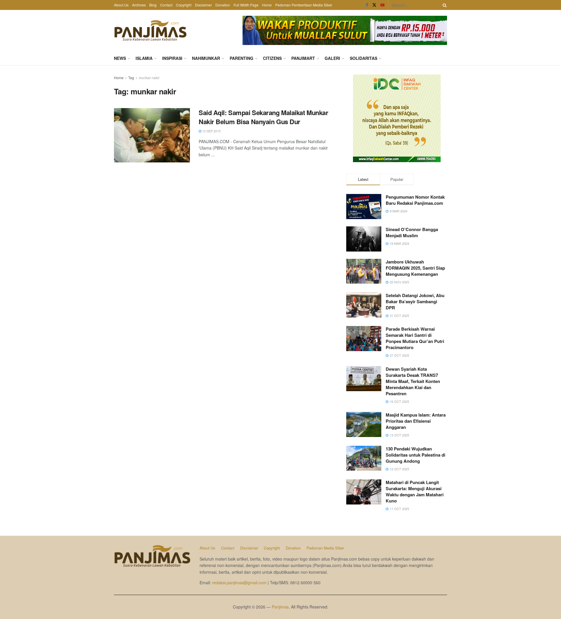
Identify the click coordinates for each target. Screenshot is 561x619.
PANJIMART (303, 58)
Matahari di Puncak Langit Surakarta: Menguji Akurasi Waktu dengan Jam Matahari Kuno (415, 491)
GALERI (332, 58)
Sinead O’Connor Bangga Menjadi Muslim (412, 232)
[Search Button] (443, 5)
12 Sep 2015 (211, 131)
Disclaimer (203, 4)
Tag (131, 77)
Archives (139, 4)
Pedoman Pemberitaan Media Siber (303, 4)
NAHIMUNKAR (206, 58)
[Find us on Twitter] (374, 5)
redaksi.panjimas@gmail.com (239, 582)
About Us (121, 4)
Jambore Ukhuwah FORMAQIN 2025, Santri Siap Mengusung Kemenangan (415, 268)
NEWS (120, 58)
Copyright (183, 4)
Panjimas (280, 607)
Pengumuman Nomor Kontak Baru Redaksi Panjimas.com (415, 200)
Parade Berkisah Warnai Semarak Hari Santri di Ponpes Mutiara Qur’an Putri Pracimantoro (415, 338)
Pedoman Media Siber (325, 548)
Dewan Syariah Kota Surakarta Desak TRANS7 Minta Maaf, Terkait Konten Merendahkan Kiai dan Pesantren (413, 381)
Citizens (272, 58)
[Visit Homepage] (150, 30)
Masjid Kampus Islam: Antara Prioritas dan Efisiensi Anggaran (416, 421)
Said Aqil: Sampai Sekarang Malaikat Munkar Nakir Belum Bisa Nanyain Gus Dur (263, 117)
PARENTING (241, 58)
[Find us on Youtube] (382, 5)
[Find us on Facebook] (367, 5)
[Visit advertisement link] (345, 30)
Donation (222, 4)
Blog (153, 4)
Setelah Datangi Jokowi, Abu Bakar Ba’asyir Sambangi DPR (415, 301)
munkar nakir (149, 77)
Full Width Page (246, 4)
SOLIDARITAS (363, 58)
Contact (166, 4)
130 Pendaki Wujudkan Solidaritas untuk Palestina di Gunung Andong (415, 454)
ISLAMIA (144, 58)
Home (267, 4)
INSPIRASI (172, 58)
